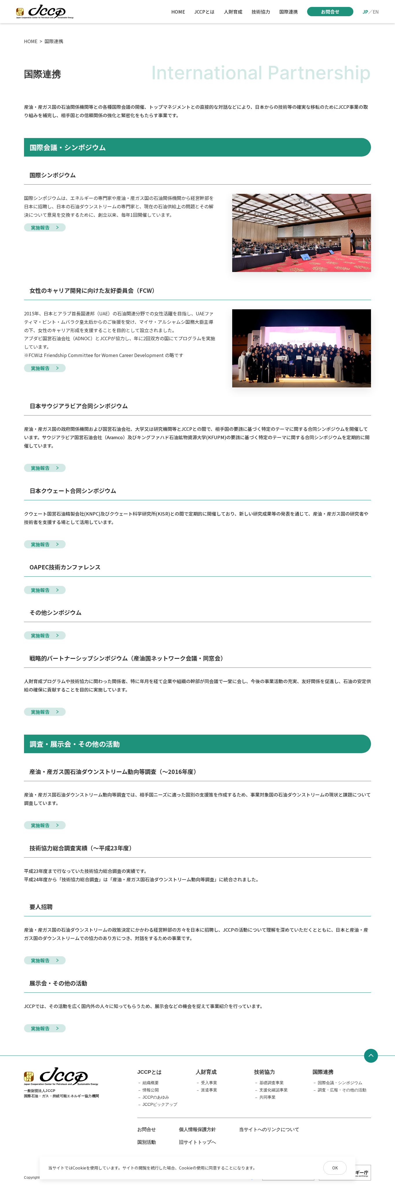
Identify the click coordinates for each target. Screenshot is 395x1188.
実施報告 (40, 227)
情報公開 (151, 1090)
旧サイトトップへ (197, 1142)
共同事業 (267, 1097)
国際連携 (288, 11)
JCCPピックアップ (160, 1104)
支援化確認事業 (273, 1090)
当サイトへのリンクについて (269, 1129)
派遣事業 (209, 1090)
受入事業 (209, 1082)
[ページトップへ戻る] (371, 1056)
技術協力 (261, 11)
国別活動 (146, 1142)
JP (365, 11)
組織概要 (151, 1082)
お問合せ (330, 11)
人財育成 (233, 11)
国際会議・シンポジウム (340, 1082)
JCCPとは (204, 11)
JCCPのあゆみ (156, 1097)
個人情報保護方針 (197, 1129)
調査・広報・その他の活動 (342, 1090)
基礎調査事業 (271, 1082)
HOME (178, 11)
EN (376, 11)
